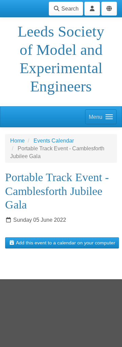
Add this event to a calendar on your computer (65, 242)
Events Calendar (54, 141)
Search (69, 9)
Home (17, 141)
